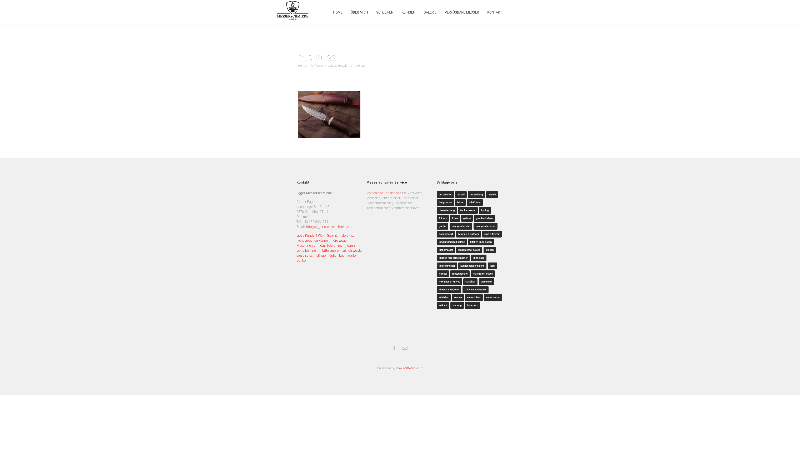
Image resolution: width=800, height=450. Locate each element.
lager (492, 265)
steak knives (474, 297)
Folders (443, 218)
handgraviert (446, 234)
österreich (472, 305)
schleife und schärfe (386, 193)
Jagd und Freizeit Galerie (452, 242)
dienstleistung (447, 210)
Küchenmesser (447, 265)
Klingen (408, 12)
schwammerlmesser (475, 289)
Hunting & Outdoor (468, 234)
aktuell (461, 194)
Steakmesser (493, 297)
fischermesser (468, 210)
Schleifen (384, 12)
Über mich (359, 12)
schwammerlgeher (449, 289)
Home (337, 12)
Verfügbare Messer (462, 12)
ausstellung (476, 194)
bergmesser (445, 202)
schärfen (444, 297)
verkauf (443, 305)
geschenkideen (484, 218)
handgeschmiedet (485, 226)
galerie (467, 218)
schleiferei (486, 281)
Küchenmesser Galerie (472, 265)
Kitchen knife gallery (481, 242)
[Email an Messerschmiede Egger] (405, 348)
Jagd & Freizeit (337, 65)
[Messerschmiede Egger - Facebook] (394, 348)
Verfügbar (316, 65)
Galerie (430, 12)
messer (443, 273)
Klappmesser (446, 250)
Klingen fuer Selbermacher (453, 257)
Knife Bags (478, 257)
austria (492, 194)
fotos (455, 218)
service (458, 297)
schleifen (470, 281)
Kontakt (494, 12)
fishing (485, 210)
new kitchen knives (449, 281)
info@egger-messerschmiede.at (329, 227)
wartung (457, 305)
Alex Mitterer (405, 368)
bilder (460, 202)
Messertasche (460, 273)
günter (442, 226)
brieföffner (475, 202)
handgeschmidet (461, 226)
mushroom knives (483, 273)
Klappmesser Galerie (469, 250)
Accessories (445, 194)
